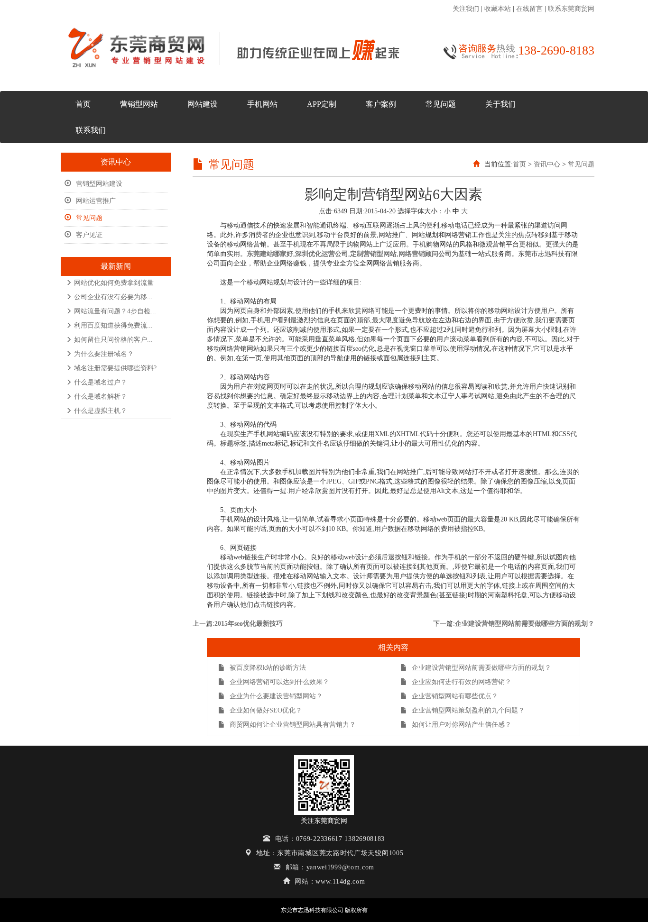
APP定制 (321, 104)
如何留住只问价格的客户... (113, 339)
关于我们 (500, 104)
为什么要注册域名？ (104, 353)
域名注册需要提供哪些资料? (115, 368)
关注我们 (466, 8)
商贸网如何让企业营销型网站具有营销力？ (293, 724)
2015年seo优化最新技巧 (248, 623)
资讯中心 (547, 164)
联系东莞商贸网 (571, 8)
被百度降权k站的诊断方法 (268, 667)
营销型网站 (139, 104)
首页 (83, 104)
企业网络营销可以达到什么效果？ (279, 681)
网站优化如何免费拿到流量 (114, 282)
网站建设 (202, 104)
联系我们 (90, 130)
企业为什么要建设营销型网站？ (276, 696)
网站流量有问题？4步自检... (115, 311)
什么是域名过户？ (100, 382)
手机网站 (262, 104)
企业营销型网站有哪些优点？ (455, 696)
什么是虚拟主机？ (100, 410)
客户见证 (89, 234)
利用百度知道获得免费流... (113, 325)
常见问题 (441, 104)
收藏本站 (497, 8)
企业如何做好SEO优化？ (266, 710)
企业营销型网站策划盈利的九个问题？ (468, 710)
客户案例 (381, 104)
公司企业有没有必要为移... (113, 297)
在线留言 (529, 8)
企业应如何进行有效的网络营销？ (461, 681)
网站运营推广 (96, 200)
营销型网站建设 (99, 183)
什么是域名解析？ (100, 396)
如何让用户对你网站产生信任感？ (461, 724)
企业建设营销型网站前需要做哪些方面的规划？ (524, 623)
